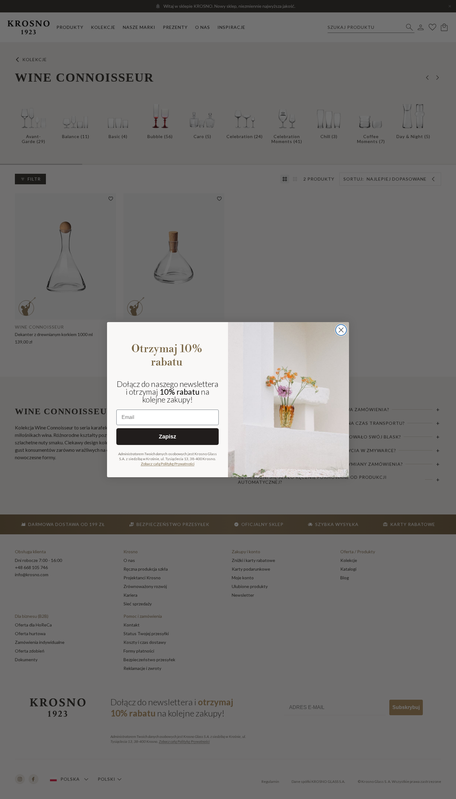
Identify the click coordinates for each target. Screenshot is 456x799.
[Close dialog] (341, 330)
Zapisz (167, 436)
